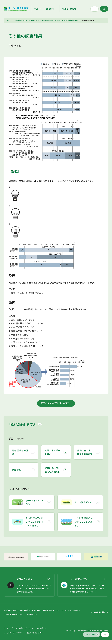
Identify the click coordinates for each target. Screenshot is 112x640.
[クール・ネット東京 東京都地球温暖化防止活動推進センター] (16, 9)
